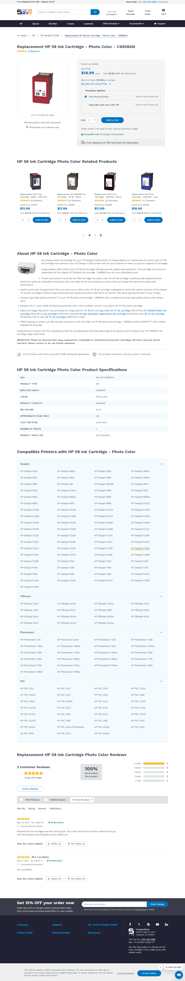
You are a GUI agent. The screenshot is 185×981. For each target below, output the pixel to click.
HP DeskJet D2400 (140, 522)
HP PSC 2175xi (27, 714)
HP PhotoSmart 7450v (68, 652)
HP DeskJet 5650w (66, 497)
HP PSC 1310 (27, 688)
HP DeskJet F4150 (66, 580)
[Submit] (95, 12)
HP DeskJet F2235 (66, 548)
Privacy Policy (140, 910)
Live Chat (163, 2)
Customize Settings (125, 973)
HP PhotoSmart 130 (30, 639)
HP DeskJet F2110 (140, 529)
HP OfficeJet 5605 (140, 610)
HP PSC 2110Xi (28, 707)
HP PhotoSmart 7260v (31, 646)
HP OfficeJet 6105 (140, 616)
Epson (36, 23)
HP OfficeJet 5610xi (104, 616)
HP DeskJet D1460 (29, 516)
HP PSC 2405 (101, 720)
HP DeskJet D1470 (103, 516)
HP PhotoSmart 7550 (142, 652)
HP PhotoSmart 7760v (68, 665)
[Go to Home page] (24, 11)
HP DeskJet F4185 (29, 587)
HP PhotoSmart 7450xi (105, 652)
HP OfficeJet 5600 (103, 610)
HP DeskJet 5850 (102, 497)
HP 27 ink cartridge (120, 310)
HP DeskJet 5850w (140, 497)
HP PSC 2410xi (101, 727)
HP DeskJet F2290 (29, 561)
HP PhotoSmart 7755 (142, 659)
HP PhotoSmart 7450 (31, 652)
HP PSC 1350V (27, 701)
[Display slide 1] (89, 235)
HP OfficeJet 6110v (66, 623)
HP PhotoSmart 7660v (68, 659)
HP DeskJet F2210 (103, 542)
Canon (70, 23)
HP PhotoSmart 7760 (31, 665)
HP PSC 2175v (138, 707)
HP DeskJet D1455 (140, 509)
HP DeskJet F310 (102, 561)
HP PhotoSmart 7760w (106, 665)
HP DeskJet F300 (65, 561)
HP (21, 23)
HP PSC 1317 (64, 695)
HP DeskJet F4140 (29, 580)
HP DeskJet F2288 (140, 554)
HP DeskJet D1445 (103, 509)
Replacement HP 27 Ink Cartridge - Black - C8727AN (33, 195)
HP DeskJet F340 (65, 567)
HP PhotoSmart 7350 (105, 646)
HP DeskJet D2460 (103, 529)
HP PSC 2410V (27, 727)
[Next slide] (101, 235)
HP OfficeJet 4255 (29, 610)
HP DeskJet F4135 (140, 574)
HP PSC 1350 (137, 695)
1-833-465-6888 (149, 2)
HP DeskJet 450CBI (104, 484)
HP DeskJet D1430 (66, 509)
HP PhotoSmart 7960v (31, 671)
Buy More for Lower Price (94, 83)
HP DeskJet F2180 (140, 535)
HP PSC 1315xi (27, 695)
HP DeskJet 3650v (140, 471)
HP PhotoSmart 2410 (68, 639)
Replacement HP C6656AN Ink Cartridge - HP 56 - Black (71, 195)
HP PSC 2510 (64, 733)
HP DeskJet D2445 (66, 529)
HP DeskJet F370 (139, 567)
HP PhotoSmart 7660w (106, 659)
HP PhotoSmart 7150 (105, 639)
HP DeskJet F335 (28, 567)
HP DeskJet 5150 (28, 490)
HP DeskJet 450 (65, 484)
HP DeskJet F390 (102, 574)
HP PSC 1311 (64, 688)
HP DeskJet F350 (102, 567)
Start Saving (157, 904)
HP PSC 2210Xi (28, 720)
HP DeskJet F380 (28, 574)
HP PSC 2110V (138, 701)
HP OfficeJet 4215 (29, 603)
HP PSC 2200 (64, 714)
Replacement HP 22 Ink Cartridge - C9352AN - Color (145, 195)
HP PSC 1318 (101, 695)
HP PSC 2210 (101, 714)
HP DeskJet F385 (65, 574)
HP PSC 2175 (101, 707)
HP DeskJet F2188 (66, 542)
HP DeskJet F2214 (29, 548)
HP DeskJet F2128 (66, 535)
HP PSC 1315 (101, 688)
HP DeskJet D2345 (66, 522)
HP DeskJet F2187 (29, 542)
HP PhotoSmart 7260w (69, 646)
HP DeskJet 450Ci (140, 484)
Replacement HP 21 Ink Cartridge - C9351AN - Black (108, 195)
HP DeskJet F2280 (103, 554)
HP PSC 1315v (138, 688)
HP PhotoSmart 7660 (31, 659)
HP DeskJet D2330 (29, 522)
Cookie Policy (66, 973)
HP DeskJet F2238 (103, 548)
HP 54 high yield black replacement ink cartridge (101, 313)
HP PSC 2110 (101, 701)
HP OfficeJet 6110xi (104, 623)
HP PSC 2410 (137, 720)
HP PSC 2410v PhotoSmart (70, 727)
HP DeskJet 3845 (102, 477)
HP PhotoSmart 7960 (142, 665)
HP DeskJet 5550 (102, 490)
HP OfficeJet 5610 (29, 616)
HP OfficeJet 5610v (66, 616)
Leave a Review (30, 788)
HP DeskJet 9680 (102, 503)
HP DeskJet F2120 (29, 535)
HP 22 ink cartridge (154, 313)
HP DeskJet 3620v (66, 471)
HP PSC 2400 (64, 720)
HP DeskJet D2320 (140, 516)
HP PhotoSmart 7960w (69, 671)
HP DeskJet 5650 (28, 497)
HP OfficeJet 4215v (66, 603)
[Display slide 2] (95, 235)
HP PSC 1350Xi (64, 701)
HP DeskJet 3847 (28, 484)
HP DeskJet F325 (139, 561)
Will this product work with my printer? (42, 122)
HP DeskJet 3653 (28, 477)
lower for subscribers (127, 142)
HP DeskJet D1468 (66, 516)
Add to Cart (41, 220)
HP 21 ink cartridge (47, 313)
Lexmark (88, 23)
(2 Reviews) (34, 51)
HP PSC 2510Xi (101, 733)
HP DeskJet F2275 (66, 554)
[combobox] (68, 12)
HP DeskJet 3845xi (140, 477)
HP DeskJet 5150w (66, 490)
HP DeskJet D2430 (29, 529)
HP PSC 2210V (138, 714)
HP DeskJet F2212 (140, 542)
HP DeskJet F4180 (140, 580)
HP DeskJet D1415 (140, 503)
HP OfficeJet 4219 (140, 603)
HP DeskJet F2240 (108, 134)
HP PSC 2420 (137, 727)
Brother (53, 23)
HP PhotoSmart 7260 (142, 639)
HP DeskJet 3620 (28, 471)
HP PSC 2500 (27, 733)
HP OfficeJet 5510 (66, 610)
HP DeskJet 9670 (65, 503)
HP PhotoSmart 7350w (142, 646)
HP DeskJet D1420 (29, 509)
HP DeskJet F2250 (29, 554)
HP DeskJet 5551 (139, 490)
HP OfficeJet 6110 (29, 623)
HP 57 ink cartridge (55, 317)
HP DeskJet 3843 (65, 477)
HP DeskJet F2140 (103, 535)
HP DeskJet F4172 (103, 580)
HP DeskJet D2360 (103, 522)
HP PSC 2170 (64, 707)
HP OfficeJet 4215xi (104, 603)
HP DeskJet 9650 (28, 503)
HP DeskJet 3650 (102, 471)
